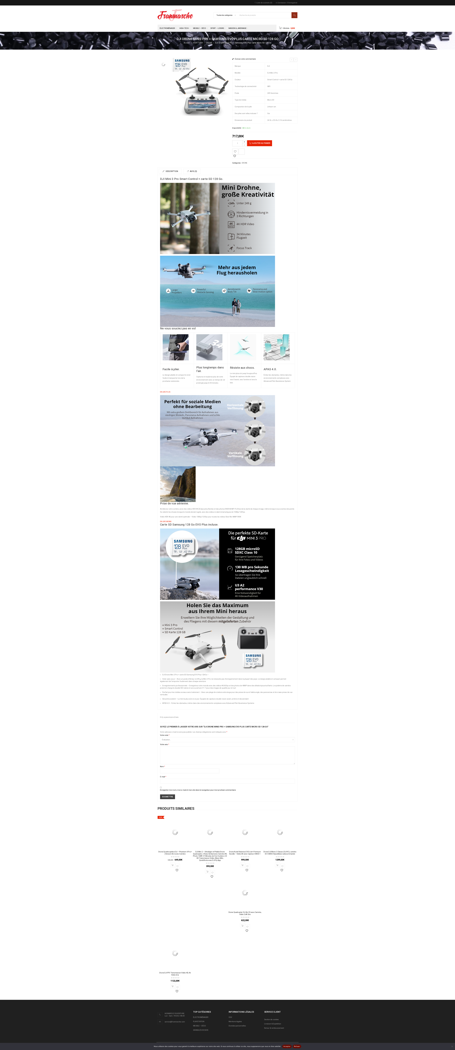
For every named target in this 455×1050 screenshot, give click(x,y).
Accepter (286, 1046)
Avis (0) (193, 171)
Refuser (297, 1046)
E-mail (163, 777)
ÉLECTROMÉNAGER (200, 1017)
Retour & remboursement (274, 1028)
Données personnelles (237, 1026)
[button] (165, 392)
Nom (162, 766)
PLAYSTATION (198, 1021)
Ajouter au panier (261, 143)
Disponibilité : (237, 128)
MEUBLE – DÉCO (199, 1026)
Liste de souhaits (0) (264, 3)
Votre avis (164, 744)
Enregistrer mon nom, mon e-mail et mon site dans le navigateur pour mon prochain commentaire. (198, 790)
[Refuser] (452, 1046)
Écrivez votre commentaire (245, 59)
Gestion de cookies (271, 1019)
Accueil (187, 43)
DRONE (209, 43)
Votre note (165, 735)
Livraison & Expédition (272, 1024)
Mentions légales (235, 1021)
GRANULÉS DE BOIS (200, 1030)
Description (171, 171)
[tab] (170, 171)
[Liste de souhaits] (235, 152)
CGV (230, 1017)
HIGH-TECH (198, 43)
